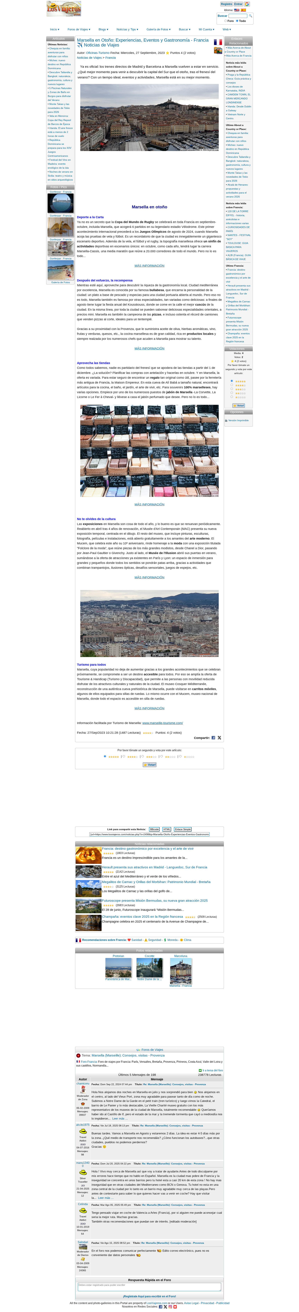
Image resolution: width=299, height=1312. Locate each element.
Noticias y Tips (126, 29)
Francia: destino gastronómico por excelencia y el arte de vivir (148, 848)
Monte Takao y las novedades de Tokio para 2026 (59, 108)
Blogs (102, 29)
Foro (230, 21)
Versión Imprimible (238, 420)
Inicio (53, 29)
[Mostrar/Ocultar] (252, 34)
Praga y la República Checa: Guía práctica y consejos (238, 78)
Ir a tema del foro (212, 1070)
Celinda (83, 1204)
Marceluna (180, 956)
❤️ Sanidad (134, 939)
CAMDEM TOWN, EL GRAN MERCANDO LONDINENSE (238, 98)
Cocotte (149, 956)
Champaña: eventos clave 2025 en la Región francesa (142, 916)
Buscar (222, 15)
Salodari (83, 1242)
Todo (242, 21)
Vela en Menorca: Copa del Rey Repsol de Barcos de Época (59, 120)
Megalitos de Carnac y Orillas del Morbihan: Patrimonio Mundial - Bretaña (156, 882)
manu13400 (82, 1164)
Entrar (238, 4)
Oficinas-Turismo (98, 53)
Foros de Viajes (78, 29)
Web (226, 29)
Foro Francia (89, 1061)
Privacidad (207, 1303)
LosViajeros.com (157, 1303)
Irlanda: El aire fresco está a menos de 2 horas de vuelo (60, 132)
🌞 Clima (185, 939)
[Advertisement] (149, 8)
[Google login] (247, 4)
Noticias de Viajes (89, 57)
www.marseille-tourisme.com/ (162, 723)
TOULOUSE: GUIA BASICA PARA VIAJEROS (237, 247)
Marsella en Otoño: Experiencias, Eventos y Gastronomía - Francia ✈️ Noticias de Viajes (143, 42)
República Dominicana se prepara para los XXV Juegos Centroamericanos (59, 148)
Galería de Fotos (157, 29)
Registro (226, 4)
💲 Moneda (170, 939)
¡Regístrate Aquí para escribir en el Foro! (149, 1296)
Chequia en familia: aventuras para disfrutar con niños (59, 52)
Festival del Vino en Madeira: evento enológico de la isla (59, 163)
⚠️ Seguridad (152, 939)
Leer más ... (120, 1118)
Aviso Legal (191, 1303)
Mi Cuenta (205, 29)
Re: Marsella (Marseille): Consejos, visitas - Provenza (174, 1084)
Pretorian (118, 956)
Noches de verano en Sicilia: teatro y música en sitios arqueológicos (60, 175)
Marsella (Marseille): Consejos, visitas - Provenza (128, 1055)
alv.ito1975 (82, 1124)
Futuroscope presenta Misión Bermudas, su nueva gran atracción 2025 (155, 900)
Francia (110, 57)
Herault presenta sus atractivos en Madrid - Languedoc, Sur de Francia (154, 867)
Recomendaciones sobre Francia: (104, 939)
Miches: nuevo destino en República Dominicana (59, 64)
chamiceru (82, 1083)
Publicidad (222, 1303)
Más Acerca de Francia (238, 55)
